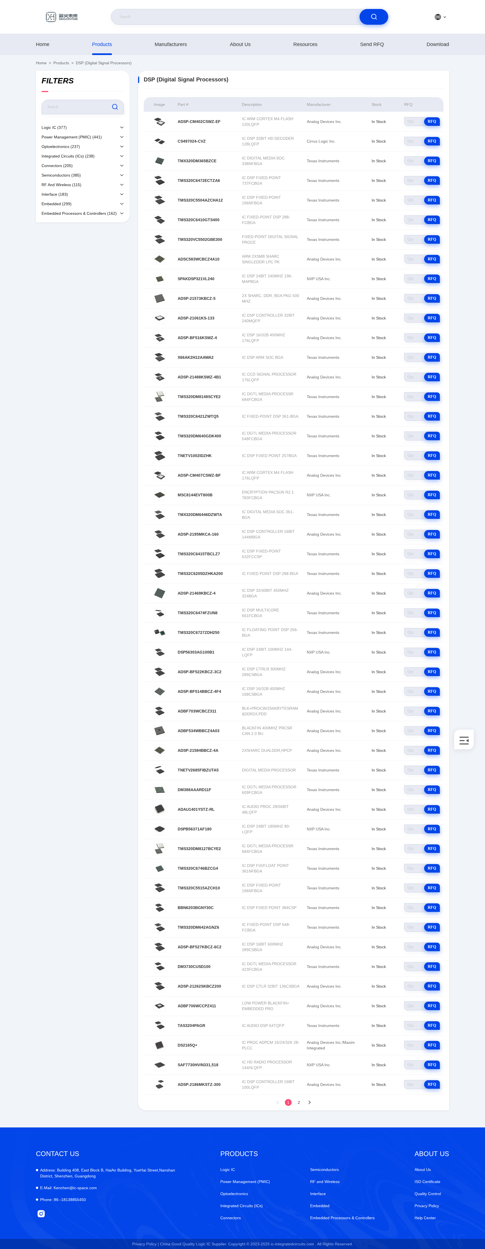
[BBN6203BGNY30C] (160, 908)
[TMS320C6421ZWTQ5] (160, 416)
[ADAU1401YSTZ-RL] (160, 809)
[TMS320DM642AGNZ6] (160, 927)
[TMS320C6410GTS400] (160, 220)
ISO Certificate (427, 1181)
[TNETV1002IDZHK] (160, 456)
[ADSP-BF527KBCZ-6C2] (160, 947)
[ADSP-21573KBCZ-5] (160, 298)
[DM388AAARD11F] (160, 790)
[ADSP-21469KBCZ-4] (160, 593)
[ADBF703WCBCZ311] (160, 711)
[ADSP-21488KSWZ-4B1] (160, 377)
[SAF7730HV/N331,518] (160, 1065)
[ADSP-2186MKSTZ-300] (160, 1084)
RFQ (432, 121)
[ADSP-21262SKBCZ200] (160, 986)
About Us (240, 44)
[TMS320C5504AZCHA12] (160, 200)
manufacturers (171, 44)
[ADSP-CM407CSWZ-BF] (160, 475)
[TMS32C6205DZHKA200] (160, 573)
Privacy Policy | (145, 1244)
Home (42, 44)
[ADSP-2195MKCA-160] (160, 534)
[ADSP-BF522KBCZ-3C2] (160, 672)
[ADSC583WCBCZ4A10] (160, 259)
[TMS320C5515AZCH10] (160, 888)
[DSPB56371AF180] (160, 829)
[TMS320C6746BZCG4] (160, 868)
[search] (374, 17)
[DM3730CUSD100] (160, 966)
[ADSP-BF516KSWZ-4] (160, 338)
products (102, 44)
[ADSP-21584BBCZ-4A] (160, 750)
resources (305, 44)
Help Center (425, 1218)
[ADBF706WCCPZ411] (160, 1006)
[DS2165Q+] (160, 1045)
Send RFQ (372, 44)
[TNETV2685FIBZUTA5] (160, 770)
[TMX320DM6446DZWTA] (160, 514)
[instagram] (41, 1214)
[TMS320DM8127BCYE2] (160, 849)
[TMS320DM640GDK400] (160, 436)
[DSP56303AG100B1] (160, 652)
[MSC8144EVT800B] (160, 495)
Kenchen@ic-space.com (68, 1188)
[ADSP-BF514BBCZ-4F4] (160, 691)
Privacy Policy (427, 1206)
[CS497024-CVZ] (160, 141)
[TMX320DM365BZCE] (160, 161)
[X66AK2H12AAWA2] (160, 357)
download (438, 44)
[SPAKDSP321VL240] (160, 279)
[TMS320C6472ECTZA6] (160, 180)
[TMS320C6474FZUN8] (160, 613)
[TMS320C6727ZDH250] (160, 632)
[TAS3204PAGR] (160, 1025)
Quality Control (428, 1193)
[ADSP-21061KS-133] (160, 318)
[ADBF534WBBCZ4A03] (160, 731)
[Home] (61, 17)
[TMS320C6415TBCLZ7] (160, 554)
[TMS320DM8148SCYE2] (160, 397)
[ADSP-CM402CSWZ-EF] (160, 121)
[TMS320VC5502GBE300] (160, 239)
